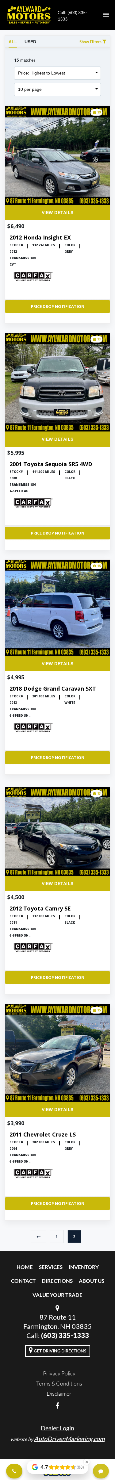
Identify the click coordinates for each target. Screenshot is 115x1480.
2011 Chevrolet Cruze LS (43, 1134)
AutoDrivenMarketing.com (69, 1438)
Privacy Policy (59, 1373)
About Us (91, 1281)
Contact (23, 1281)
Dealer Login (57, 1428)
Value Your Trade (57, 1295)
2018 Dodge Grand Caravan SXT (53, 688)
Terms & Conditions (59, 1383)
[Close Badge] (87, 1462)
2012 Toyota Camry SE (40, 908)
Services (51, 1267)
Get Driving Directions (59, 1350)
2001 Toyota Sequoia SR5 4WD (51, 464)
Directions (57, 1281)
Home (25, 1267)
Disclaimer (59, 1393)
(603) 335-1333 (65, 1335)
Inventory (84, 1267)
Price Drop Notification (57, 306)
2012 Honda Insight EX (40, 237)
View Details (58, 212)
